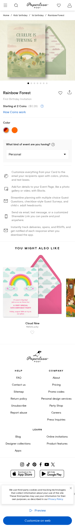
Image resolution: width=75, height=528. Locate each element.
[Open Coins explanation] (42, 106)
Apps (18, 450)
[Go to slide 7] (47, 83)
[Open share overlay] (69, 92)
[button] (53, 144)
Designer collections (18, 443)
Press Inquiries (56, 419)
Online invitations (57, 436)
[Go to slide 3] (34, 83)
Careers (56, 412)
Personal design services (56, 398)
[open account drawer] (69, 5)
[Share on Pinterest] (34, 464)
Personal (15, 154)
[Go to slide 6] (43, 83)
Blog (18, 436)
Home (6, 15)
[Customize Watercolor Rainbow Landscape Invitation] (38, 50)
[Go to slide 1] (28, 83)
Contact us (19, 384)
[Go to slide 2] (31, 83)
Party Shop (56, 405)
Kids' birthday (20, 15)
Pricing (56, 384)
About (56, 377)
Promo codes (56, 391)
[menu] (5, 5)
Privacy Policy (55, 499)
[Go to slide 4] (37, 83)
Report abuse (18, 412)
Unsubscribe (18, 405)
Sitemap (19, 391)
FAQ (18, 377)
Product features (57, 443)
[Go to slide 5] (40, 83)
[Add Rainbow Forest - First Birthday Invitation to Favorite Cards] (60, 93)
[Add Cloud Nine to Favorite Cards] (32, 332)
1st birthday (38, 15)
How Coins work (14, 112)
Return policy (19, 398)
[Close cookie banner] (70, 488)
